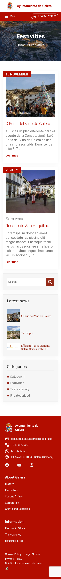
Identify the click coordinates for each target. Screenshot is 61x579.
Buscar (50, 281)
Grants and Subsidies (17, 508)
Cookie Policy (13, 554)
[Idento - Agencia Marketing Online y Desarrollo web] (6, 569)
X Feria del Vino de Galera (36, 316)
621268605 (18, 451)
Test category (19, 389)
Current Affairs (14, 496)
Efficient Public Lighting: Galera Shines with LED (35, 347)
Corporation (12, 502)
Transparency (13, 534)
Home (21, 45)
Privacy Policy (13, 559)
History (9, 484)
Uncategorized (20, 395)
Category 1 (17, 376)
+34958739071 (47, 16)
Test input (27, 333)
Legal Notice (32, 554)
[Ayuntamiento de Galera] (29, 6)
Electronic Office (15, 528)
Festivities (17, 383)
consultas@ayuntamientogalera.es (31, 438)
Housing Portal (14, 540)
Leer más (12, 155)
